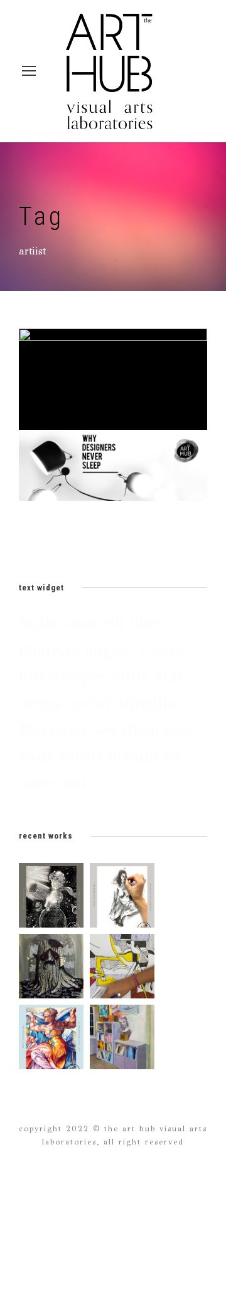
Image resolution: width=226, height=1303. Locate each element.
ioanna (126, 388)
